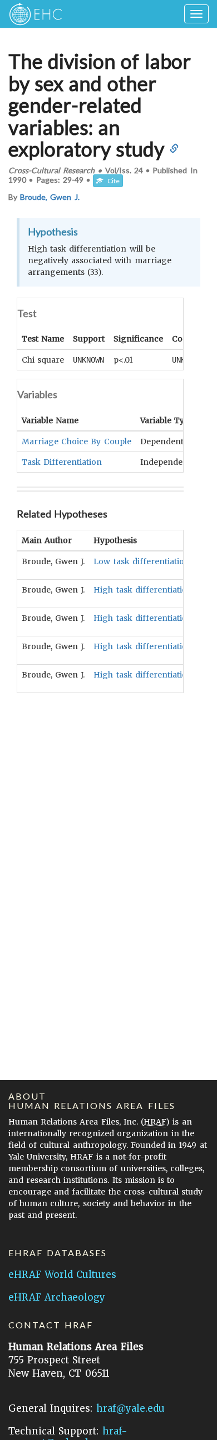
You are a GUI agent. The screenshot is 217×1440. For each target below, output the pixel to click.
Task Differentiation (62, 462)
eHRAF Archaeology (56, 1297)
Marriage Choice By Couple (76, 441)
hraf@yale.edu (130, 1408)
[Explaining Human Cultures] (32, 14)
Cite (111, 181)
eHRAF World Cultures (62, 1274)
